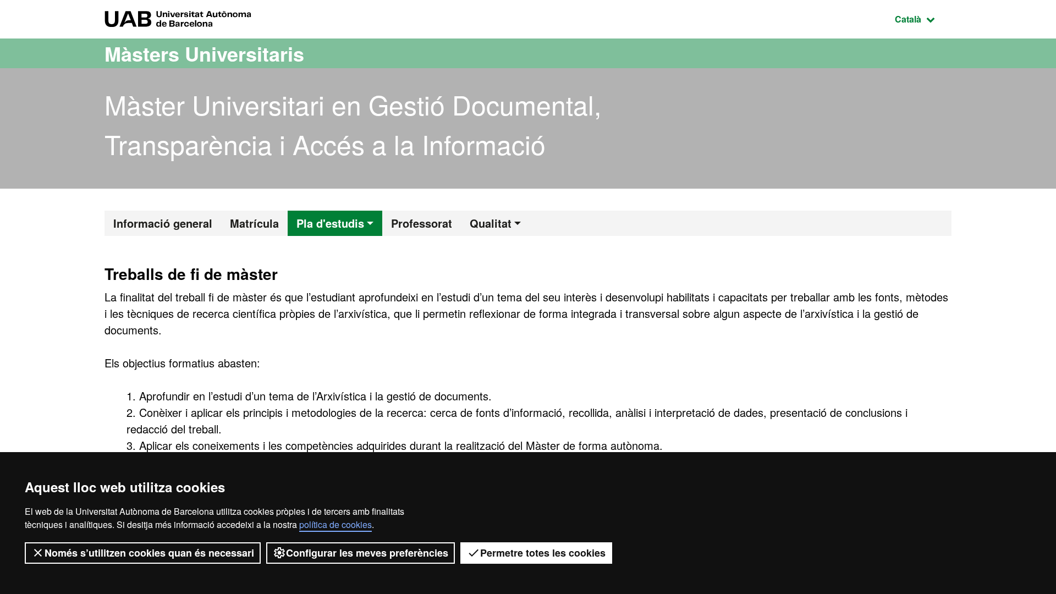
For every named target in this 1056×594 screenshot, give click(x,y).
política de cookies (335, 524)
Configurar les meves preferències (367, 553)
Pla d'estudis (330, 223)
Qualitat (491, 223)
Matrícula (254, 223)
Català (923, 18)
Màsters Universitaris (204, 53)
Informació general (162, 223)
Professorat (421, 223)
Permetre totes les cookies (543, 553)
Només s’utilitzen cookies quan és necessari (149, 553)
